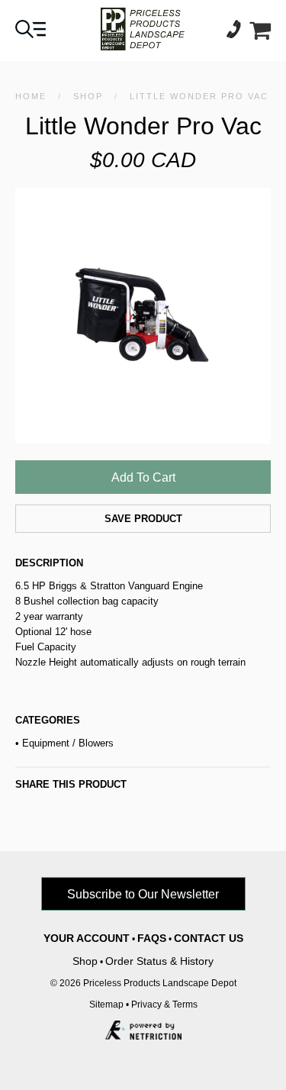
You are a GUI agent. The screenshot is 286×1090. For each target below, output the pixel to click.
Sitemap (106, 1004)
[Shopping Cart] (260, 33)
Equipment (45, 743)
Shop (88, 96)
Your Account (86, 938)
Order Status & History (159, 961)
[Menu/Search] (30, 33)
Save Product (143, 518)
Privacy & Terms (164, 1004)
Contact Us (208, 938)
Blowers (96, 743)
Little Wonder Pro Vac (199, 96)
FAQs (151, 938)
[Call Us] (238, 33)
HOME (31, 96)
